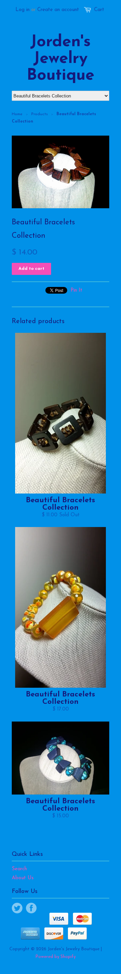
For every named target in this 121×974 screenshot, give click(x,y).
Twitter (17, 908)
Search (19, 869)
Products (39, 114)
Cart (99, 9)
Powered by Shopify (55, 957)
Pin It (76, 290)
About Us (23, 878)
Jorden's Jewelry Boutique (60, 59)
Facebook (31, 908)
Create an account (58, 9)
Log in (22, 9)
